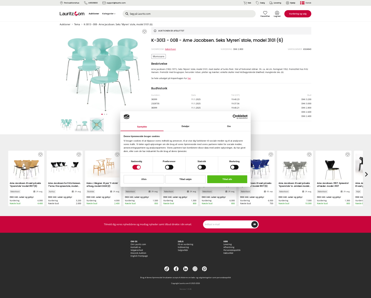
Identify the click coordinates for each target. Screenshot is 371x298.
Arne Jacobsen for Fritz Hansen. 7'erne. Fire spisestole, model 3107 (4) (64, 186)
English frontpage (139, 255)
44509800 (93, 3)
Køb (249, 3)
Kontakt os (136, 247)
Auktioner (65, 24)
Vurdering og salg (298, 13)
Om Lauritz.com (138, 244)
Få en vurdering (185, 244)
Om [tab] (229, 126)
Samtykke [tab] (142, 126)
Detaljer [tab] (186, 126)
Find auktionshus (71, 3)
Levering (277, 3)
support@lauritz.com (116, 3)
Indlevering (183, 247)
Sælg (262, 3)
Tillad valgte (185, 179)
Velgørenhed (137, 250)
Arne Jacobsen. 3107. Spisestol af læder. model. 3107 (333, 185)
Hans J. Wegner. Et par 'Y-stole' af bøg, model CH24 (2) (102, 185)
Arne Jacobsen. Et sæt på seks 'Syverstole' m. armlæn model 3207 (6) (294, 186)
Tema (77, 24)
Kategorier (108, 13)
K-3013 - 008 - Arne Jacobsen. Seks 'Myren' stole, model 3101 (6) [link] (118, 24)
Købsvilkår (228, 253)
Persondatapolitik (231, 250)
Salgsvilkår (183, 250)
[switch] (169, 167)
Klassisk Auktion (138, 253)
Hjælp (292, 3)
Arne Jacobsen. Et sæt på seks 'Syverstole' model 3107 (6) (25, 185)
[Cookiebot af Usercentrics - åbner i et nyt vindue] (235, 117)
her (189, 78)
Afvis (144, 179)
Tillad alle (227, 179)
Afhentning (228, 247)
